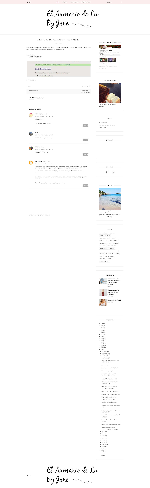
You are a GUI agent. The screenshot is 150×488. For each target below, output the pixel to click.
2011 (102, 453)
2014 (102, 349)
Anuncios (115, 251)
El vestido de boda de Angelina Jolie (111, 424)
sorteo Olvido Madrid (48, 47)
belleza (112, 238)
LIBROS (101, 235)
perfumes (112, 248)
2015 (102, 347)
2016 (102, 345)
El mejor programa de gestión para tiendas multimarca (113, 292)
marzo (103, 442)
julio (103, 433)
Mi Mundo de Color (42, 161)
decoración (102, 243)
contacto (65, 2)
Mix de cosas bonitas (109, 256)
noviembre (105, 353)
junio (103, 435)
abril (103, 440)
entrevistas (108, 251)
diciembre (104, 351)
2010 (102, 455)
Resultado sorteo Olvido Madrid (110, 368)
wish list (102, 253)
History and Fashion (112, 245)
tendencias (107, 235)
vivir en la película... (104, 261)
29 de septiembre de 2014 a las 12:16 (44, 116)
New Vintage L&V (41, 114)
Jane (58, 43)
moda (106, 232)
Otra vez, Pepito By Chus (108, 371)
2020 (102, 336)
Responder (86, 125)
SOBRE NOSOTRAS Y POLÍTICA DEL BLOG (81, 2)
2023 (102, 330)
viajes (101, 256)
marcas (101, 232)
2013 (102, 448)
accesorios (102, 245)
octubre (104, 356)
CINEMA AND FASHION (104, 238)
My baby (109, 243)
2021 (102, 334)
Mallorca (109, 258)
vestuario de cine (104, 240)
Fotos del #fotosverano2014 (109, 378)
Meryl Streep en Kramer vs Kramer (111, 394)
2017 (102, 343)
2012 (102, 451)
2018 (102, 340)
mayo (103, 438)
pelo (117, 253)
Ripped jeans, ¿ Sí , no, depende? (110, 391)
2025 (102, 325)
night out (102, 258)
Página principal (103, 122)
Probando (112, 232)
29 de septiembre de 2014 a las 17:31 (44, 149)
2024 (102, 328)
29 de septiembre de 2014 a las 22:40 (44, 164)
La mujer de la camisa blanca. (109, 402)
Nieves (37, 132)
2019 (102, 338)
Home (57, 2)
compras (116, 243)
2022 (102, 332)
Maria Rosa (39, 147)
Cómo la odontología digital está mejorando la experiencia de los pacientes (114, 281)
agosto (104, 431)
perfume (102, 251)
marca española (113, 240)
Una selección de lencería (114, 300)
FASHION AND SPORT (110, 253)
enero (103, 446)
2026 (102, 323)
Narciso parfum (106, 365)
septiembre (105, 358)
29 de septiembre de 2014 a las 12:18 (44, 135)
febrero (104, 444)
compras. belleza (104, 248)
